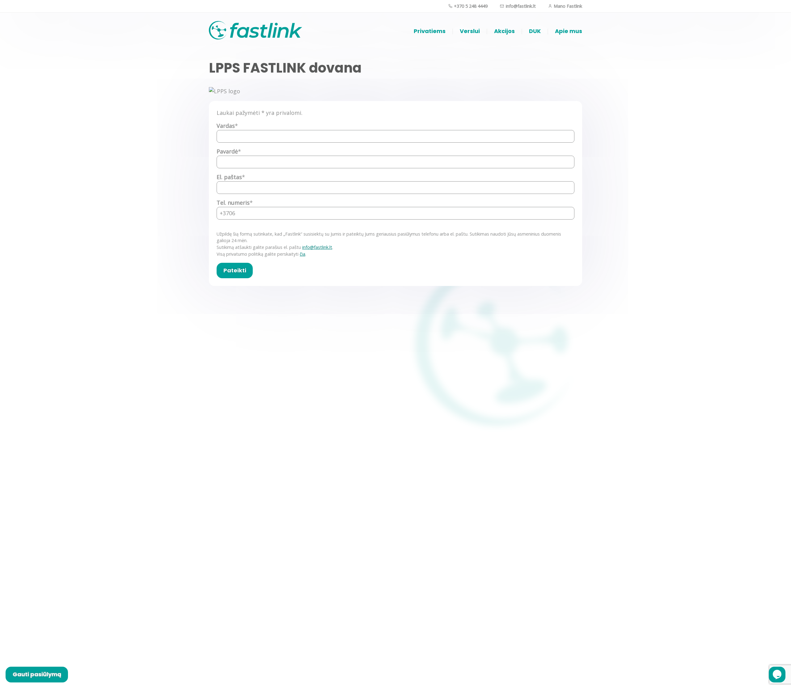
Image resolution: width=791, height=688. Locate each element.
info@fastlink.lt (520, 6)
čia (302, 254)
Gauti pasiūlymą (37, 674)
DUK (535, 31)
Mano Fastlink (567, 6)
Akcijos (504, 31)
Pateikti (234, 270)
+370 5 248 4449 (470, 6)
